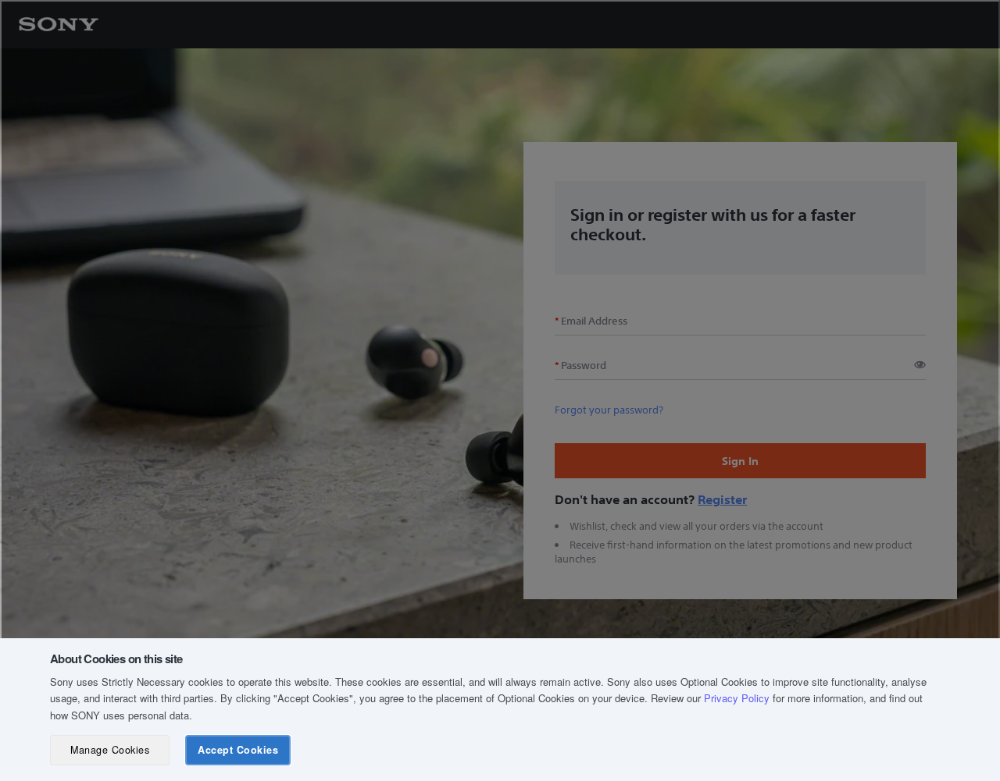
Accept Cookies (238, 750)
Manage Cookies (109, 750)
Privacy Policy (737, 697)
